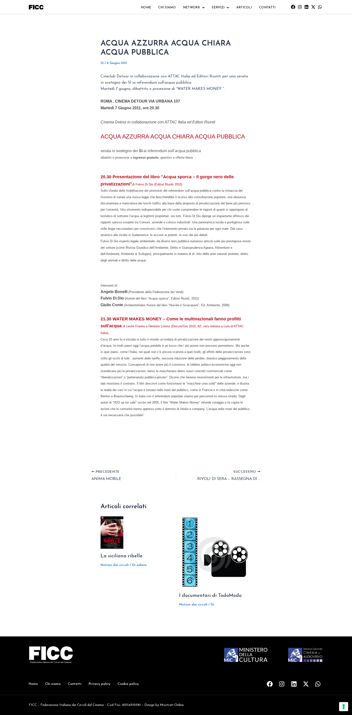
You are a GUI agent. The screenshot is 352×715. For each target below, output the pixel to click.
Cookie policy (128, 684)
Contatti (267, 7)
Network (191, 7)
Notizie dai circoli (115, 565)
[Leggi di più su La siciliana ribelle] (112, 532)
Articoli (244, 7)
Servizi (218, 7)
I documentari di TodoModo (210, 595)
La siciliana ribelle (121, 556)
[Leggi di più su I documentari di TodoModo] (215, 552)
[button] (193, 7)
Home (146, 7)
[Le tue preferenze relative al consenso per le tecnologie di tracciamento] (343, 706)
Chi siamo (167, 7)
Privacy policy (99, 684)
